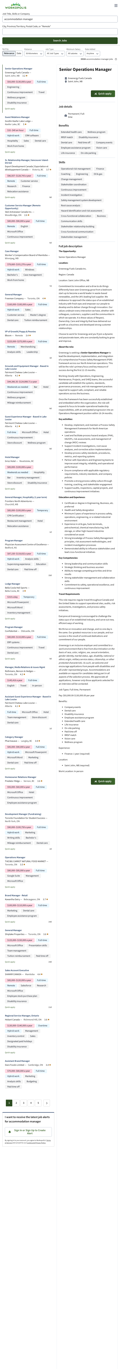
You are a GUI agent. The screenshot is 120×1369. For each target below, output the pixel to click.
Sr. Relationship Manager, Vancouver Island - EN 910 (27, 161)
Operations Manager (15, 857)
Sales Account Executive (17, 970)
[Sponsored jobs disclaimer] (116, 59)
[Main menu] (116, 5)
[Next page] (46, 1103)
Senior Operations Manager (18, 68)
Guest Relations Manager (17, 117)
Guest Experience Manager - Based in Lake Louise (26, 418)
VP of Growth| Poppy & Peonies (20, 331)
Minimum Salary (73, 49)
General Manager (13, 294)
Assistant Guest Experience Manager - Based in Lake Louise (28, 698)
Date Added (90, 49)
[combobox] (60, 19)
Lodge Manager (12, 584)
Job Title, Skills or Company (16, 13)
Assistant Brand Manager (17, 1061)
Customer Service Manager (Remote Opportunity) (23, 207)
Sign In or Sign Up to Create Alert (30, 1132)
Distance (28, 49)
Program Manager (14, 540)
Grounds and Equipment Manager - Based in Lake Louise (27, 367)
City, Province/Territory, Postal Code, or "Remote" (26, 26)
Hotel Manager (12, 457)
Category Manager (14, 737)
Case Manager (12, 251)
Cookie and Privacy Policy (36, 1143)
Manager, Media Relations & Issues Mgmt (25, 667)
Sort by (5, 49)
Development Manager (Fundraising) (23, 814)
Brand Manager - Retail (16, 895)
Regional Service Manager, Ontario (22, 1015)
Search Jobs (60, 40)
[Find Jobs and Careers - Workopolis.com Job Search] (15, 5)
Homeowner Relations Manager (20, 777)
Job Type (49, 49)
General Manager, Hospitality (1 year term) (26, 497)
